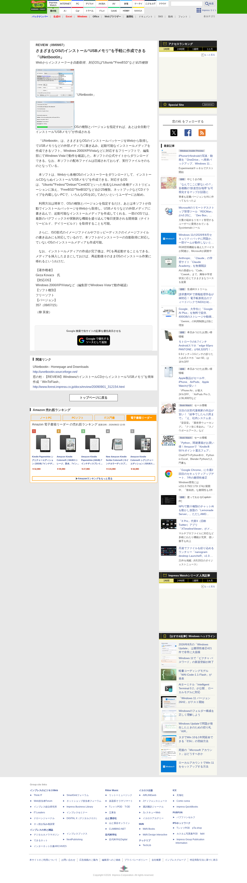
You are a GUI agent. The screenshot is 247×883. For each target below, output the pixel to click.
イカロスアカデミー (153, 818)
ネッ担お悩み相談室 (44, 824)
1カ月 (210, 49)
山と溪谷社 (111, 818)
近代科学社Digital (118, 839)
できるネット (41, 840)
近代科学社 (111, 834)
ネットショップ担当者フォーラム (84, 801)
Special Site (176, 104)
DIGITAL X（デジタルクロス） (82, 818)
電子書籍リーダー (141, 417)
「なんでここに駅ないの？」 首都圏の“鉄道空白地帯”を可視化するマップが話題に (198, 188)
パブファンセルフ (186, 817)
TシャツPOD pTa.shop (189, 828)
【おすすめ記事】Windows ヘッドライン (191, 636)
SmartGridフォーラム (78, 795)
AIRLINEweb (149, 795)
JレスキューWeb (151, 812)
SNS (160, 16)
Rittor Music (111, 790)
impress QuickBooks (187, 806)
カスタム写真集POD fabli (191, 833)
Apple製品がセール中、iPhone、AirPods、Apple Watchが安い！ (194, 382)
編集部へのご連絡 (111, 860)
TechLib (147, 845)
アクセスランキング (180, 43)
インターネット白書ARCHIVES (50, 846)
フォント (183, 16)
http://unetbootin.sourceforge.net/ (55, 371)
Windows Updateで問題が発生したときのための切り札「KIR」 (196, 727)
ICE (175, 790)
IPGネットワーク (181, 823)
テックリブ (145, 840)
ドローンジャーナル (44, 818)
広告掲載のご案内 (88, 860)
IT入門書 (109, 417)
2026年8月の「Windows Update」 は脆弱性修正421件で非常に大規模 (195, 648)
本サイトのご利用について (43, 860)
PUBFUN (178, 812)
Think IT (38, 795)
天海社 (180, 795)
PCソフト (78, 417)
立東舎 (112, 812)
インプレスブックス (77, 833)
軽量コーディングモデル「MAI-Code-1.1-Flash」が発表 (195, 674)
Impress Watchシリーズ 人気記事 (189, 575)
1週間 (195, 49)
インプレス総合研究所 (45, 806)
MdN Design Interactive (155, 834)
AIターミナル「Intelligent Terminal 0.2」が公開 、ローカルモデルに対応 (196, 688)
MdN (141, 824)
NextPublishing (75, 839)
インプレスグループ (175, 860)
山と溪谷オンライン (119, 823)
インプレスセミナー (77, 812)
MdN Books (149, 829)
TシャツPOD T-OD (119, 806)
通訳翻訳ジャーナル (153, 806)
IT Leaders (39, 812)
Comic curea (183, 801)
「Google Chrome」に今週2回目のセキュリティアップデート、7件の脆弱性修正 (196, 473)
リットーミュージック (120, 795)
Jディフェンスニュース (155, 801)
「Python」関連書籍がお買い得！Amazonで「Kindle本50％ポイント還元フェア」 (196, 446)
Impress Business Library (80, 806)
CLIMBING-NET (117, 829)
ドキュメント (146, 16)
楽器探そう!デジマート (121, 801)
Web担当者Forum (43, 801)
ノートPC (46, 417)
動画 (170, 16)
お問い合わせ (68, 860)
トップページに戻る (93, 397)
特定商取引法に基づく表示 (204, 860)
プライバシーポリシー (136, 860)
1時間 (166, 49)
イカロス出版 (146, 790)
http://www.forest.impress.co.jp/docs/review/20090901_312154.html (79, 386)
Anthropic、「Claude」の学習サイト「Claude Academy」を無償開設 (195, 262)
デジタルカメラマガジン (46, 834)
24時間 (180, 49)
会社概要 (156, 860)
